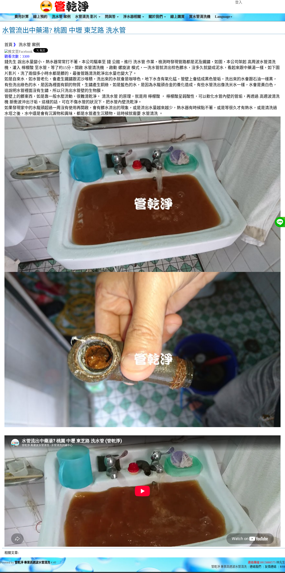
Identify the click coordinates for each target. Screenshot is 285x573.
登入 (238, 2)
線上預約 (40, 16)
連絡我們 (255, 566)
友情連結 (270, 566)
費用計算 (21, 16)
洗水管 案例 (61, 16)
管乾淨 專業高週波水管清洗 (32, 562)
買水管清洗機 (199, 16)
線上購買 (177, 16)
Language (222, 16)
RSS (282, 566)
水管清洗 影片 (86, 16)
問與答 (110, 16)
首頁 (8, 45)
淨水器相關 (132, 16)
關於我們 (156, 16)
